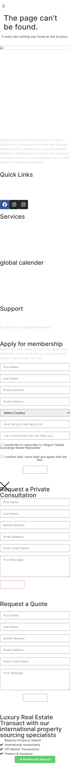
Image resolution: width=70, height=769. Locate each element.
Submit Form (35, 470)
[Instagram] (14, 204)
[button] (65, 5)
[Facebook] (4, 204)
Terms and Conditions (20, 460)
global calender (22, 262)
